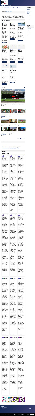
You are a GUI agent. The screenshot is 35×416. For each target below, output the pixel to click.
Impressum (2, 406)
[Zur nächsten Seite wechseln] (22, 138)
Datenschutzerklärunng (4, 407)
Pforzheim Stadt (4, 49)
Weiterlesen (4, 42)
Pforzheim (5, 7)
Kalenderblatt (29, 28)
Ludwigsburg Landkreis (30, 16)
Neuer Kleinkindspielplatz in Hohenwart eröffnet (5, 71)
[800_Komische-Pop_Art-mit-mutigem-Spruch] (22, 399)
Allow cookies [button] (31, 414)
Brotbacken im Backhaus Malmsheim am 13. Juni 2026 (12, 25)
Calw (10, 7)
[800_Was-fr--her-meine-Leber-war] (10, 399)
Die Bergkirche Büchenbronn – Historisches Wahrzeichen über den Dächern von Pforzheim (4, 26)
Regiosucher (28, 9)
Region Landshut (31, 409)
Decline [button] (28, 414)
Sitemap (2, 409)
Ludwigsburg (13, 7)
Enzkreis (8, 7)
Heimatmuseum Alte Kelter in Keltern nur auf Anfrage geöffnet (13, 71)
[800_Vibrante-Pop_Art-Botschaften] (4, 399)
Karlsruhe (20, 7)
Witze (28, 29)
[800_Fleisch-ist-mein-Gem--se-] (16, 399)
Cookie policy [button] (22, 414)
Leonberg (11, 22)
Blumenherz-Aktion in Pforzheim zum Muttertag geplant (4, 52)
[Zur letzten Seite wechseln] (24, 138)
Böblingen (17, 7)
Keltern (11, 69)
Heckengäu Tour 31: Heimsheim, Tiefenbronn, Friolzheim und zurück (12, 133)
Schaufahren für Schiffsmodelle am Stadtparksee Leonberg (21, 28)
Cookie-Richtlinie (3, 408)
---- (27, 10)
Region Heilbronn (31, 408)
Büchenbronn (4, 22)
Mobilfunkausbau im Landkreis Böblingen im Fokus (13, 51)
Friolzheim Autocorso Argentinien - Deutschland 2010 (12, 115)
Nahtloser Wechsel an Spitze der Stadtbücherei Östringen (20, 52)
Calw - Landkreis (29, 15)
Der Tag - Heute (29, 30)
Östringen (19, 49)
